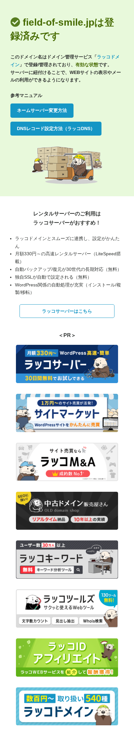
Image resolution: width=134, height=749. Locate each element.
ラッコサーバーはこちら (67, 311)
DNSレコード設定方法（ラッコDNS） (56, 128)
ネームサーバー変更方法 (42, 110)
